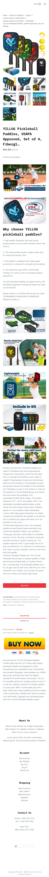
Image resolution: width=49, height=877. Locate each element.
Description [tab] (24, 616)
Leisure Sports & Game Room (26, 597)
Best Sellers (24, 791)
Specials (24, 800)
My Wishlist (24, 761)
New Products (24, 788)
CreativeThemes (24, 874)
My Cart (24, 764)
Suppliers (24, 797)
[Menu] (45, 4)
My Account (24, 758)
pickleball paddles (15, 605)
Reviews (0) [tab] (24, 621)
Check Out (24, 770)
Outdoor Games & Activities (15, 599)
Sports (24, 602)
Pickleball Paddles (11, 602)
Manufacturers (24, 794)
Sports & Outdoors (36, 602)
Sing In (24, 767)
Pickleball (33, 599)
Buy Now (24, 585)
